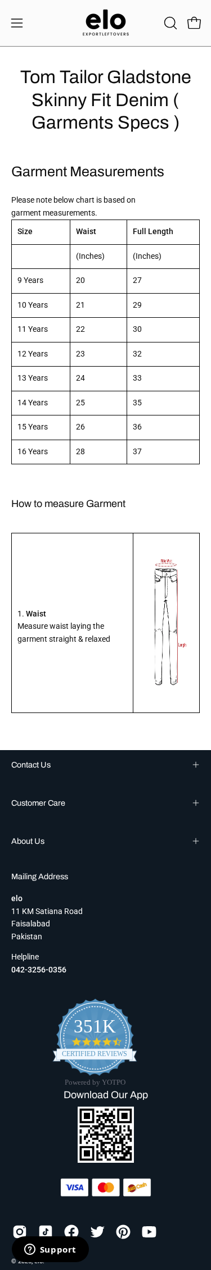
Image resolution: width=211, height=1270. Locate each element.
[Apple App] (106, 1159)
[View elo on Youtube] (149, 1231)
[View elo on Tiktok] (45, 1231)
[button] (169, 23)
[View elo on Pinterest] (123, 1231)
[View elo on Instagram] (19, 1231)
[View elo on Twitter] (97, 1231)
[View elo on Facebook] (71, 1231)
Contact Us (31, 764)
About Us (27, 841)
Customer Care (38, 802)
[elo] (106, 23)
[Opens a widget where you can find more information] (50, 1250)
